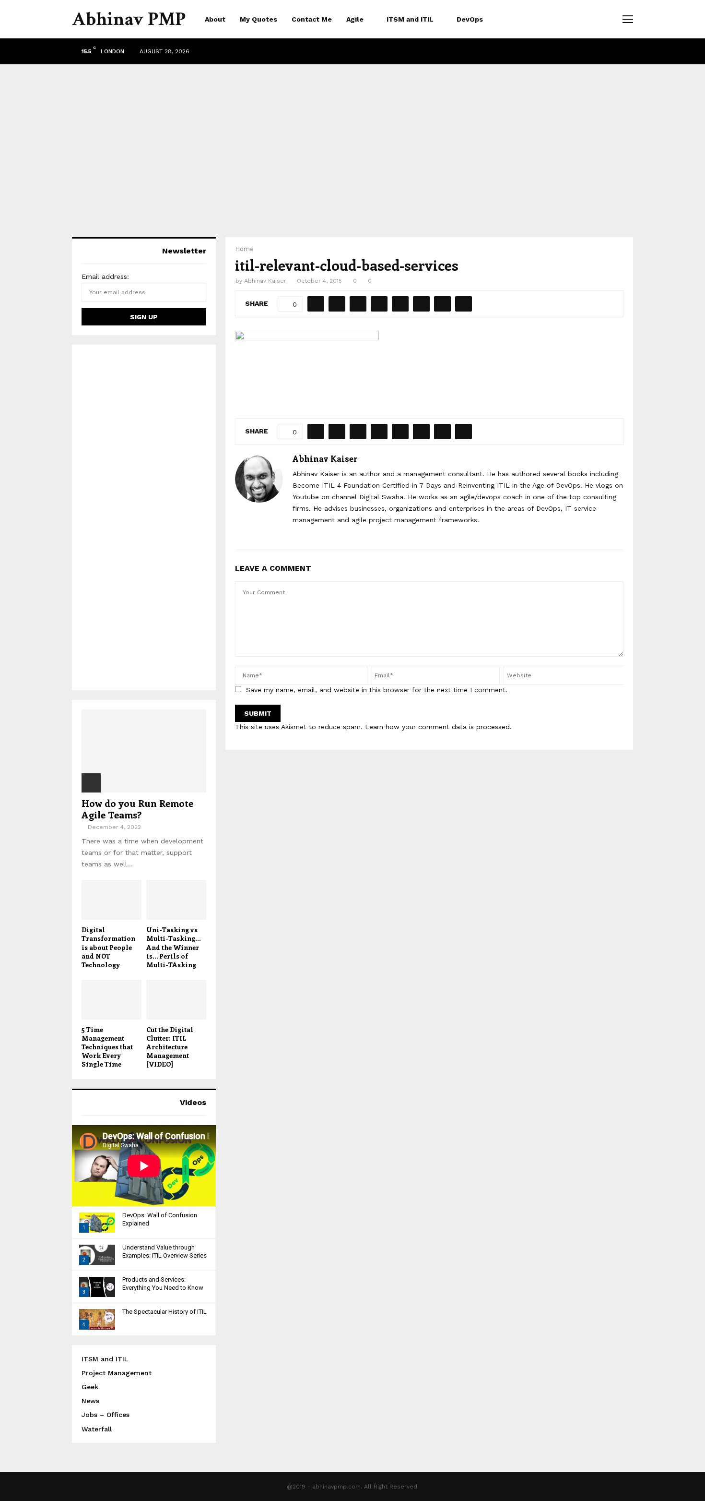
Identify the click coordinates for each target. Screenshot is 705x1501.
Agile (355, 19)
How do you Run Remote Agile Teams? (137, 808)
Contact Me (312, 19)
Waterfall (97, 1429)
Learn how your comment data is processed (437, 727)
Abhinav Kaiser (265, 280)
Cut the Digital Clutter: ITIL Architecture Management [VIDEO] (169, 1047)
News (90, 1401)
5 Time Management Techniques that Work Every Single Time (107, 1047)
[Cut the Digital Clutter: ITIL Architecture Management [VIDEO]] (176, 1000)
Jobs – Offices (105, 1414)
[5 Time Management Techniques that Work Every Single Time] (111, 1000)
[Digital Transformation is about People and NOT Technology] (111, 900)
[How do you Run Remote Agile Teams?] (144, 751)
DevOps (470, 19)
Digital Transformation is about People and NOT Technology (108, 947)
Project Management (117, 1373)
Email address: (105, 276)
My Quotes (258, 19)
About (215, 19)
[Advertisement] (352, 141)
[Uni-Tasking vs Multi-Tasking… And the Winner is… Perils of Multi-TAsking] (176, 900)
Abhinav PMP (129, 19)
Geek (90, 1387)
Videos (193, 1102)
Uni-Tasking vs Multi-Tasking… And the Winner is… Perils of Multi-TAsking (173, 947)
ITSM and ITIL (410, 19)
